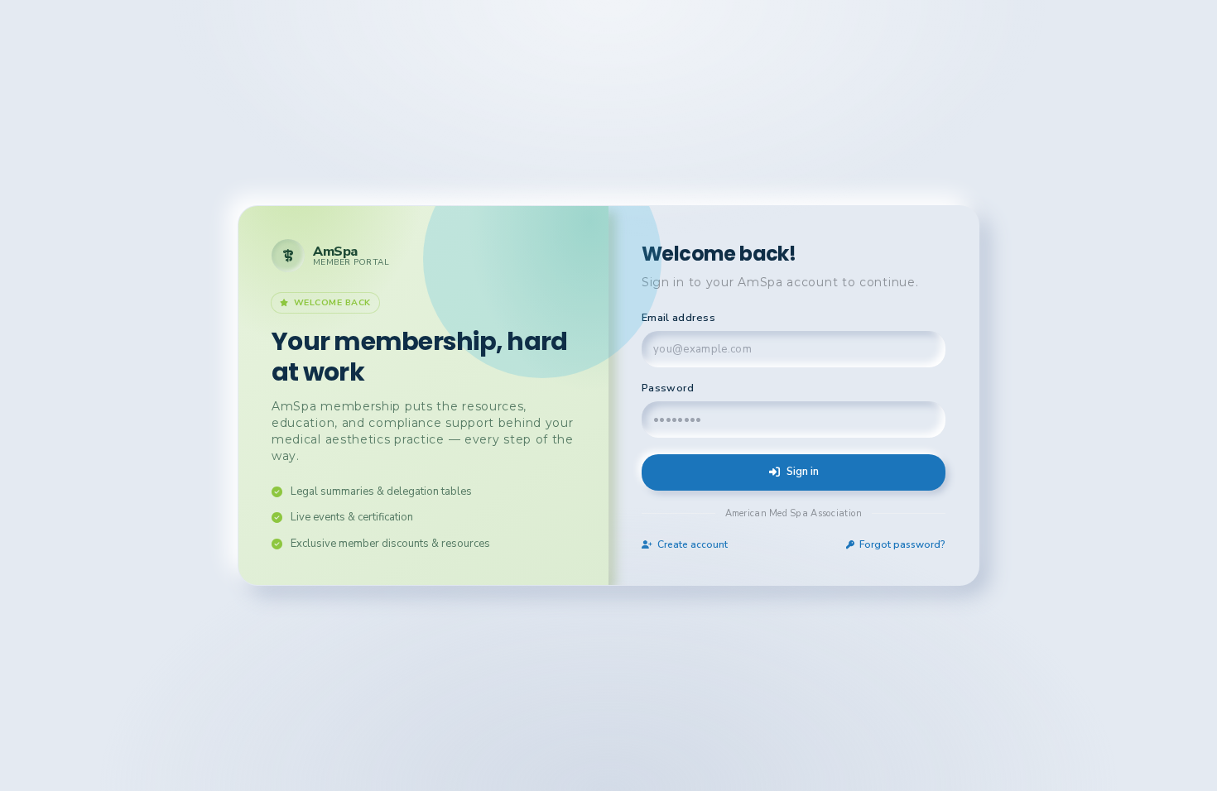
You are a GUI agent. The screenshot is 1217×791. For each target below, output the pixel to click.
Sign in (802, 471)
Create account (692, 544)
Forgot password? (902, 544)
